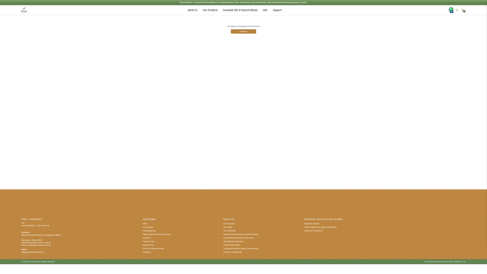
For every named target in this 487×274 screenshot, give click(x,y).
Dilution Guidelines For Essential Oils (157, 234)
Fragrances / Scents (311, 224)
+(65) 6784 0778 (42, 226)
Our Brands (227, 227)
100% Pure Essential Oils (313, 231)
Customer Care (148, 241)
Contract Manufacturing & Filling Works (238, 238)
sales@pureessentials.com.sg (32, 252)
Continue (243, 31)
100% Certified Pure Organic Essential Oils (320, 227)
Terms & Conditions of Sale (153, 248)
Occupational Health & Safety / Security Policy (240, 248)
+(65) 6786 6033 (27, 226)
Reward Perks (148, 245)
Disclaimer (147, 252)
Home (145, 224)
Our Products (148, 227)
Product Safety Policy (231, 245)
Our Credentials (229, 231)
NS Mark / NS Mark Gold (232, 252)
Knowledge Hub (149, 231)
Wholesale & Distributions (233, 241)
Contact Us (147, 238)
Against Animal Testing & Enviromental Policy (240, 234)
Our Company (228, 224)
